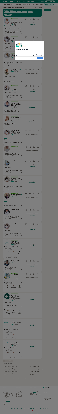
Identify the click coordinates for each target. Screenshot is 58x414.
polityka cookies (38, 55)
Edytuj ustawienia (33, 58)
